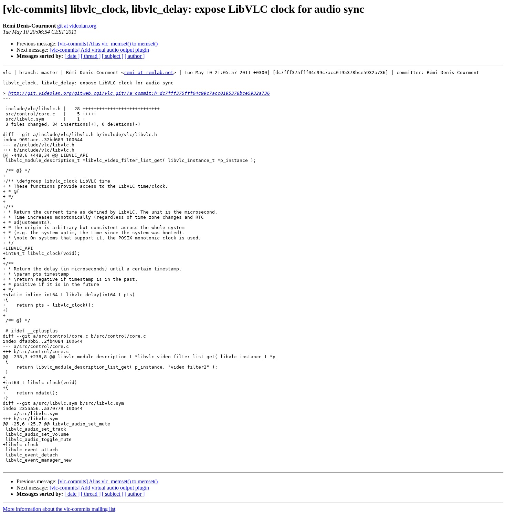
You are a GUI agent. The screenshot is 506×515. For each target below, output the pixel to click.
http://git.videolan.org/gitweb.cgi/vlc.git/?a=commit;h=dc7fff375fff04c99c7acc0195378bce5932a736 (139, 93)
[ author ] (135, 56)
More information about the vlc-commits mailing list (59, 509)
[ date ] (72, 56)
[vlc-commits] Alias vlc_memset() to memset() (108, 44)
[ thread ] (91, 56)
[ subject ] (112, 56)
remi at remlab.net (148, 72)
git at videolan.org (76, 26)
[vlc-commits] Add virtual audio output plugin (99, 50)
